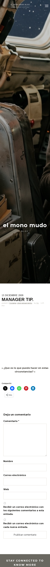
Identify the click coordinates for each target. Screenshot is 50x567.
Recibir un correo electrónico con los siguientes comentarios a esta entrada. (23, 510)
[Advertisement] (25, 340)
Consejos (12, 303)
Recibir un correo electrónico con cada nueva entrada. (23, 525)
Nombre (8, 461)
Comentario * (11, 421)
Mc (37, 303)
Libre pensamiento (24, 303)
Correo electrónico (14, 475)
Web (6, 489)
